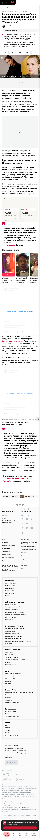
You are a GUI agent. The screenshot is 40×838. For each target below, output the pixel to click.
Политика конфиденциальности (8, 561)
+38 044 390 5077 (26, 511)
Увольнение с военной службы (14, 628)
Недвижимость (10, 709)
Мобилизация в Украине (14, 626)
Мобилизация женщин (12, 633)
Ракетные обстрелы (11, 604)
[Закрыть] (36, 822)
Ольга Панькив (11, 26)
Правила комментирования (29, 546)
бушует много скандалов (12, 341)
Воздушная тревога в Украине (14, 612)
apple (20, 774)
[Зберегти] (35, 52)
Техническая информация (28, 549)
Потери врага (9, 620)
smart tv (7, 779)
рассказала (10, 245)
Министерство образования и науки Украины (19, 692)
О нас (3, 539)
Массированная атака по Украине (15, 615)
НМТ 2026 (8, 697)
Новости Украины (10, 585)
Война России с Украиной (14, 602)
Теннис (7, 730)
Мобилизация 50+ (10, 631)
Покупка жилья (10, 714)
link (22, 518)
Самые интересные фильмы (13, 673)
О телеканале (6, 548)
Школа (7, 695)
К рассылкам (11, 762)
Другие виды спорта (11, 735)
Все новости (9, 581)
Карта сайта (24, 565)
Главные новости (10, 583)
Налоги (7, 662)
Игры (22, 568)
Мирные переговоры (11, 609)
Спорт (7, 723)
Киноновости (11, 8)
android (7, 774)
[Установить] (20, 825)
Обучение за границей (12, 702)
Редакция (5, 542)
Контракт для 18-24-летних (13, 636)
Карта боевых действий (12, 607)
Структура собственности (28, 559)
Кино (3, 8)
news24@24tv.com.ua (8, 511)
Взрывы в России (10, 617)
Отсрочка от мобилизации (13, 638)
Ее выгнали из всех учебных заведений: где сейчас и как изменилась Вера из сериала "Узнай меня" (27, 8)
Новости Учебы (10, 690)
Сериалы (8, 683)
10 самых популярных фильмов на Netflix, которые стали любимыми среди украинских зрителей (18, 153)
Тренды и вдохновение (12, 716)
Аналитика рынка (10, 711)
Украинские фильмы (11, 676)
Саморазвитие (9, 700)
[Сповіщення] (38, 2)
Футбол (7, 727)
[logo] (12, 2)
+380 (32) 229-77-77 (13, 806)
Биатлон (7, 733)
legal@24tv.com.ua (24, 807)
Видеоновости (9, 591)
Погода (7, 596)
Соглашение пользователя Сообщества (29, 543)
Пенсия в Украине (10, 665)
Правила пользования (8, 557)
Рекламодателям (7, 554)
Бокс (6, 725)
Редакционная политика (9, 545)
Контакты (24, 552)
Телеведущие (6, 551)
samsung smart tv (20, 779)
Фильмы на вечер (10, 678)
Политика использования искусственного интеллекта (10, 566)
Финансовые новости (12, 657)
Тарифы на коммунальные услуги (15, 660)
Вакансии (24, 556)
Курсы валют (9, 654)
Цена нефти (9, 652)
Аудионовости (9, 593)
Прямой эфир (9, 588)
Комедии (8, 681)
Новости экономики (12, 650)
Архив (23, 562)
